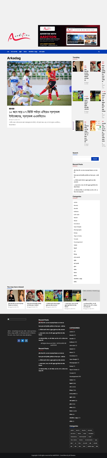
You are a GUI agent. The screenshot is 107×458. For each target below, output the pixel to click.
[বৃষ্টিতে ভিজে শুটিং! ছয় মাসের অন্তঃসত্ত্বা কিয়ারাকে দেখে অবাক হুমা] (78, 66)
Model (76, 217)
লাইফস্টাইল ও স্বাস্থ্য (33, 51)
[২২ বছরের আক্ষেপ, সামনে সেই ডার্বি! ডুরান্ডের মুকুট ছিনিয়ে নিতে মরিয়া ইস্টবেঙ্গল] (95, 96)
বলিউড (85, 66)
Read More (12, 125)
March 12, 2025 (13, 119)
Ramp (75, 233)
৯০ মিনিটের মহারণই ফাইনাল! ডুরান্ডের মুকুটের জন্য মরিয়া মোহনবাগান (85, 181)
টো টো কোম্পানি (14, 51)
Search (75, 153)
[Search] (99, 51)
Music (75, 220)
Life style (76, 214)
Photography (78, 230)
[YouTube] (88, 322)
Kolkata (76, 211)
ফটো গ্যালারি (41, 51)
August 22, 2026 (50, 307)
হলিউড (75, 281)
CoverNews (63, 455)
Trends (76, 239)
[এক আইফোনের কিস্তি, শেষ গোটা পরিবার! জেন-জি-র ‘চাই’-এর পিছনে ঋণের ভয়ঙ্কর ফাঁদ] (78, 125)
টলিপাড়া (103, 61)
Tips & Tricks (78, 236)
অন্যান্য (75, 245)
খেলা (8, 51)
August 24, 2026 (31, 307)
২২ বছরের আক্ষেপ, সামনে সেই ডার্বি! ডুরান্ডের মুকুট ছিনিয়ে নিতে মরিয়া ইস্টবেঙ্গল (86, 186)
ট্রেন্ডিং (20, 51)
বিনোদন (25, 51)
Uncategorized (78, 242)
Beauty (76, 205)
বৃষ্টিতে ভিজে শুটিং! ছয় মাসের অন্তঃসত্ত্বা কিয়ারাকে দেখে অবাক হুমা (85, 171)
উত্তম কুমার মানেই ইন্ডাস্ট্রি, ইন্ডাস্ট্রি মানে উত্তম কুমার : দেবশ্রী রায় (86, 176)
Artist (75, 202)
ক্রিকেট (75, 248)
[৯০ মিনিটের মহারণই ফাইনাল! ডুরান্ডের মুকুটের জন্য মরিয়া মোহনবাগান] (78, 96)
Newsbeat (77, 223)
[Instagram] (26, 340)
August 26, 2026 (13, 307)
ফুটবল (13, 108)
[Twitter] (22, 340)
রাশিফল (75, 275)
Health (76, 208)
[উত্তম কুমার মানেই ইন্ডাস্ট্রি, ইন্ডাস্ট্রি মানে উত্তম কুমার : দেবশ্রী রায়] (95, 66)
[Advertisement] (47, 11)
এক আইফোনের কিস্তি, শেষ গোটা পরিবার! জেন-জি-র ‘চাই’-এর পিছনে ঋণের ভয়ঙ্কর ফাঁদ (86, 191)
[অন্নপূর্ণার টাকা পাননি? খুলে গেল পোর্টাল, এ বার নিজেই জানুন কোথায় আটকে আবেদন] (95, 125)
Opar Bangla (77, 227)
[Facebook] (18, 340)
